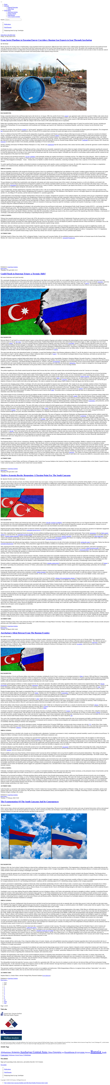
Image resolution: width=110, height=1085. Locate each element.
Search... (3, 19)
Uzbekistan (27, 1055)
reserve (87, 283)
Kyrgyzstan (80, 1052)
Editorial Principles (13, 7)
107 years (18, 342)
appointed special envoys (34, 530)
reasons (13, 410)
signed (66, 116)
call (71, 715)
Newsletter (4, 1065)
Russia (96, 1052)
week (46, 408)
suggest (98, 712)
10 (5, 1000)
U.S (90, 724)
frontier (43, 419)
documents (65, 747)
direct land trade (98, 536)
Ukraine (46, 706)
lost (2, 131)
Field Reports (11, 15)
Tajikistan (12, 1055)
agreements (93, 533)
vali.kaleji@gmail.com (69, 238)
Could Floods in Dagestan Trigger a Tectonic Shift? (23, 274)
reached (24, 129)
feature (105, 563)
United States (19, 1055)
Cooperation (64, 693)
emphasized (51, 144)
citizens (96, 705)
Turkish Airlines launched (12, 536)
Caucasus (64, 379)
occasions (79, 644)
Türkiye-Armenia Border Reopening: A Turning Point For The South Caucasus (36, 475)
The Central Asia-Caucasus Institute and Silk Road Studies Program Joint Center (26, 1083)
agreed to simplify (66, 536)
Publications (7, 10)
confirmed (85, 140)
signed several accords (92, 548)
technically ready (85, 542)
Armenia (15, 1052)
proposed (3, 141)
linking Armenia (41, 572)
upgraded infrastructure (7, 543)
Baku (81, 676)
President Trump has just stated (45, 930)
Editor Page (11, 9)
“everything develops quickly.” (53, 539)
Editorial (6, 6)
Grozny (68, 711)
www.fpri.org (46, 975)
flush (58, 378)
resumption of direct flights (25, 534)
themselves (73, 363)
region (11, 343)
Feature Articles (12, 13)
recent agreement (84, 549)
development (56, 361)
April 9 (56, 349)
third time (94, 642)
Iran (63, 1052)
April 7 (55, 354)
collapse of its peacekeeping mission (65, 578)
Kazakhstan (69, 1052)
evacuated (71, 343)
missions (18, 727)
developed (13, 185)
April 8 (81, 388)
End (5, 1003)
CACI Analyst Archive (14, 16)
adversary (71, 452)
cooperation (92, 400)
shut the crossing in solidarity (54, 522)
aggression (35, 685)
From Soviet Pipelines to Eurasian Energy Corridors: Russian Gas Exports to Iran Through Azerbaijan (46, 40)
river (99, 687)
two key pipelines (30, 156)
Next (5, 1001)
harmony (9, 750)
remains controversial (53, 563)
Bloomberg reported (61, 537)
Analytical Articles (13, 12)
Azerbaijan (83, 416)
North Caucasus (84, 376)
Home (5, 4)
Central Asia (40, 1052)
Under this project (31, 927)
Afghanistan (6, 1052)
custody (75, 396)
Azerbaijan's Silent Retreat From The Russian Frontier (25, 633)
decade (11, 431)
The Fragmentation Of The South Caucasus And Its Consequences (30, 801)
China (50, 1052)
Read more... (4, 268)
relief (52, 390)
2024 (37, 699)
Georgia (57, 1052)
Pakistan (88, 1052)
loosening (100, 282)
